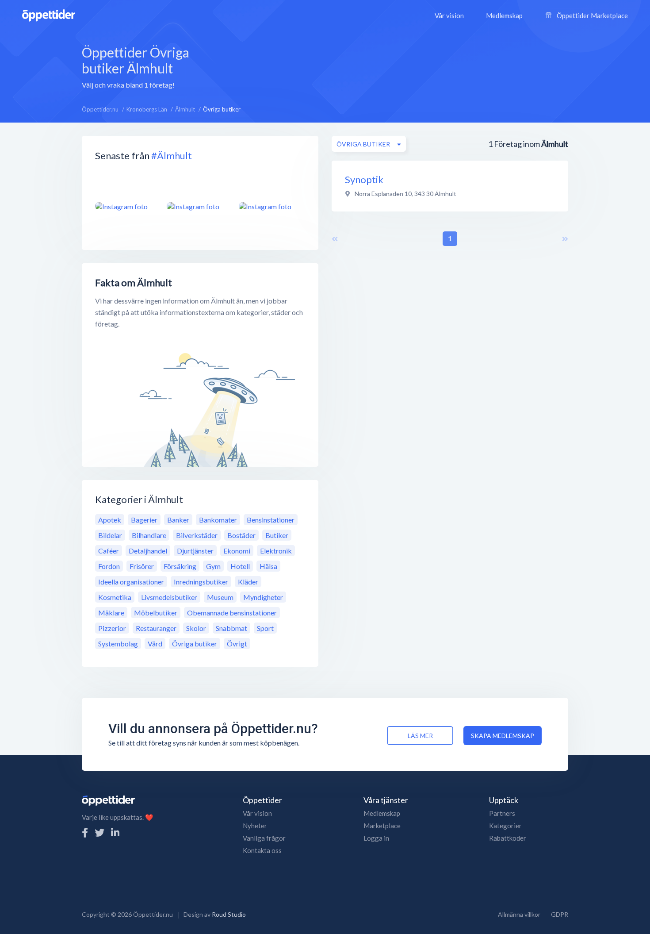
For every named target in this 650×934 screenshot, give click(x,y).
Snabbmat (231, 628)
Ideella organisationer (131, 581)
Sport (265, 628)
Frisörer (142, 566)
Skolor (196, 628)
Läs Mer (420, 735)
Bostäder (241, 535)
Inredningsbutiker (201, 581)
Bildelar (110, 535)
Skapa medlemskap (502, 735)
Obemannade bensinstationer (232, 612)
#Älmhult (171, 155)
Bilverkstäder (197, 535)
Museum (220, 597)
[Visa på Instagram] (125, 206)
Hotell (240, 566)
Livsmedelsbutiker (169, 597)
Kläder (248, 581)
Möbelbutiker (155, 612)
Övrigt (237, 643)
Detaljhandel (148, 550)
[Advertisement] (399, 66)
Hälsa (268, 566)
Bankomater (218, 519)
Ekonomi (236, 550)
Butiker (276, 535)
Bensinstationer (270, 519)
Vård (155, 643)
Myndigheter (263, 597)
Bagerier (144, 519)
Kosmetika (114, 597)
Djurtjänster (195, 550)
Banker (178, 519)
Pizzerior (112, 628)
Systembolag (118, 643)
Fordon (109, 566)
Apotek (109, 519)
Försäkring (180, 566)
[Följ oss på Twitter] (99, 832)
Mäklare (111, 612)
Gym (213, 566)
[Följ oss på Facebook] (85, 832)
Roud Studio (229, 914)
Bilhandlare (149, 535)
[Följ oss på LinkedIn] (115, 832)
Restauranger (156, 628)
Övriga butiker (194, 643)
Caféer (108, 550)
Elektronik (276, 550)
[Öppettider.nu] (48, 14)
